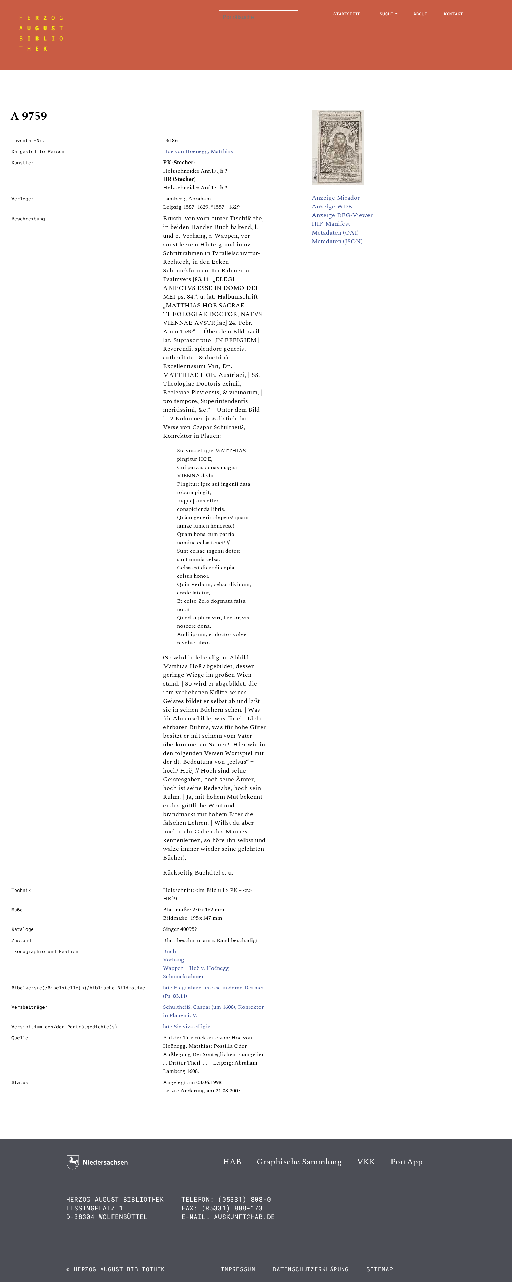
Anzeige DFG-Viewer (342, 215)
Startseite (347, 13)
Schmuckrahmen (184, 976)
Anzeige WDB (332, 206)
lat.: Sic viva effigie (186, 1026)
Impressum (238, 1269)
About (420, 13)
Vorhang (173, 960)
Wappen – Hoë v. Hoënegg (196, 968)
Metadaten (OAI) (335, 232)
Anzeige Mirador (336, 198)
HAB (232, 1162)
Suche (387, 13)
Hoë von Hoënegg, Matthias (198, 151)
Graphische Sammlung (299, 1162)
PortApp (406, 1162)
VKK (366, 1162)
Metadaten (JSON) (337, 241)
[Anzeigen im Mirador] (338, 183)
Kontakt (453, 13)
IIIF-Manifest (331, 224)
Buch (169, 951)
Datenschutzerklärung (311, 1269)
